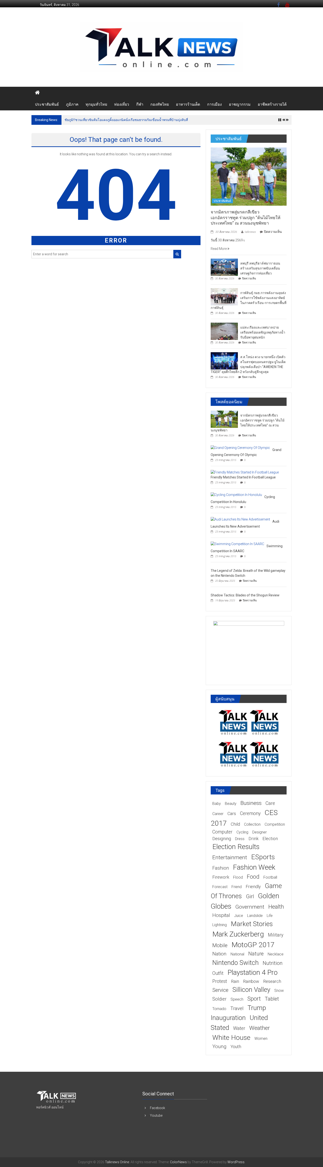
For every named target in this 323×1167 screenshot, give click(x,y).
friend (236, 887)
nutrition (273, 963)
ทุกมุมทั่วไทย (96, 104)
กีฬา (139, 104)
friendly (253, 886)
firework (220, 877)
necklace (276, 954)
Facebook (157, 1108)
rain (235, 981)
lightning (219, 925)
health (276, 906)
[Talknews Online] (37, 93)
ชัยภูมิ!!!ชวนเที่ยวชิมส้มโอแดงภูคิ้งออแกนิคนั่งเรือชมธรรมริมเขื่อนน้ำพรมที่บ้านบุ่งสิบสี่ (126, 120)
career (217, 813)
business (251, 803)
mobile (219, 945)
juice (238, 915)
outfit (217, 973)
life (270, 915)
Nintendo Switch (235, 963)
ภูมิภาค (72, 104)
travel (237, 1008)
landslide (255, 915)
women (260, 1038)
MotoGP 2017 (253, 945)
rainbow (251, 981)
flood (238, 877)
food (253, 876)
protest (219, 981)
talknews (250, 232)
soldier (219, 999)
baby (216, 803)
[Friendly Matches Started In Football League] (245, 472)
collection (252, 824)
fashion (220, 868)
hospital (221, 915)
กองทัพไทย (159, 104)
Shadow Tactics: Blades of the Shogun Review (245, 595)
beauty (230, 803)
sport (254, 998)
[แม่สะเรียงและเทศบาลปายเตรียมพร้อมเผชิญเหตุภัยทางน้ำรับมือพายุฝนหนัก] (224, 331)
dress (239, 839)
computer (222, 832)
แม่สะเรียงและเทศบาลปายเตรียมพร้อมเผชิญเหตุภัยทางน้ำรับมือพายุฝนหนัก (262, 332)
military (275, 935)
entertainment (229, 857)
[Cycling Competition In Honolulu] (236, 494)
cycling (242, 832)
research (272, 981)
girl (250, 896)
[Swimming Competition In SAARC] (237, 544)
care (270, 803)
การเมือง (214, 104)
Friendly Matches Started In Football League (243, 477)
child (235, 824)
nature (256, 954)
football (270, 877)
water (239, 1028)
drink (253, 838)
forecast (219, 887)
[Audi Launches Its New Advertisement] (240, 519)
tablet (272, 999)
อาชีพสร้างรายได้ (272, 104)
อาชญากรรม (240, 104)
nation (219, 954)
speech (237, 999)
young (219, 1046)
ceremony (250, 813)
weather (259, 1028)
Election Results (235, 847)
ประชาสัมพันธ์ (47, 104)
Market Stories (252, 924)
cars (231, 813)
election (270, 838)
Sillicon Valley (251, 989)
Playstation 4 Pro (252, 972)
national (237, 954)
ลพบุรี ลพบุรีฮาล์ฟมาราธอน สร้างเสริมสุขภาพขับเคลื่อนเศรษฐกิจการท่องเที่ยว (260, 268)
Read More (219, 249)
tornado (219, 1008)
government (249, 907)
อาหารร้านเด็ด (188, 104)
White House (231, 1037)
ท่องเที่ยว (121, 104)
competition (275, 824)
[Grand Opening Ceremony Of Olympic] (240, 447)
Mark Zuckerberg (238, 934)
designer (259, 832)
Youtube (156, 1115)
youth (236, 1046)
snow (279, 990)
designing (221, 838)
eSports (263, 857)
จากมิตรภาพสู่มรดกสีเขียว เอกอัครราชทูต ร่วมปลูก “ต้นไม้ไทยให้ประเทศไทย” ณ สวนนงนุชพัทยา (245, 217)
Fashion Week (254, 867)
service (220, 990)
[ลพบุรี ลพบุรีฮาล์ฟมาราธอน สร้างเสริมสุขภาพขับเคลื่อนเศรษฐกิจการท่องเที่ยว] (224, 267)
